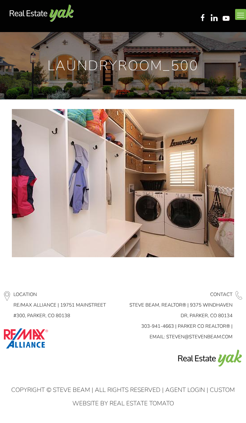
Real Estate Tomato (142, 403)
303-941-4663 (157, 326)
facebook (202, 18)
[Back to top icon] (215, 410)
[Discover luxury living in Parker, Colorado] (42, 13)
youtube (227, 18)
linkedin (215, 18)
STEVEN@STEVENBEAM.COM (199, 337)
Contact (221, 294)
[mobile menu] (240, 14)
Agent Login (185, 390)
